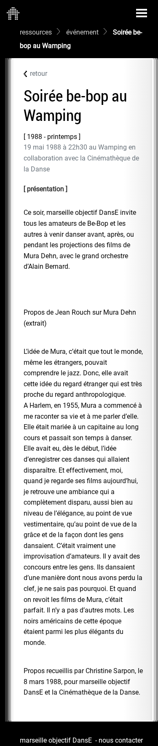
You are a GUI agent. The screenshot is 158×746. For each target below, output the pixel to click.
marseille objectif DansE (56, 740)
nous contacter (121, 740)
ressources (36, 32)
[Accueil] (13, 13)
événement (82, 32)
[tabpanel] (83, 452)
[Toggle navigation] (141, 13)
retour (38, 74)
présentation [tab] (45, 189)
